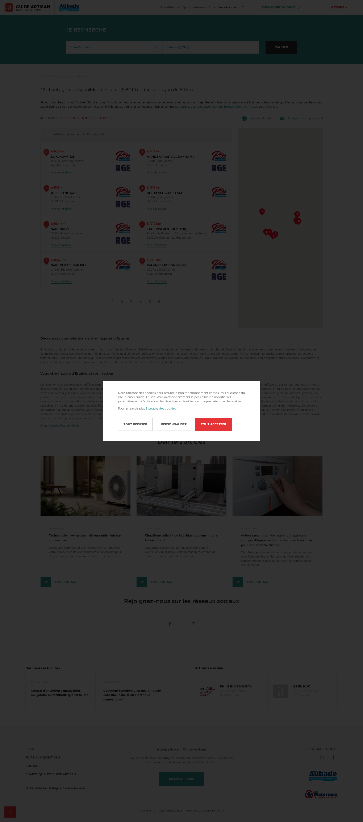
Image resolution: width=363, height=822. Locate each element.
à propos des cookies (161, 408)
